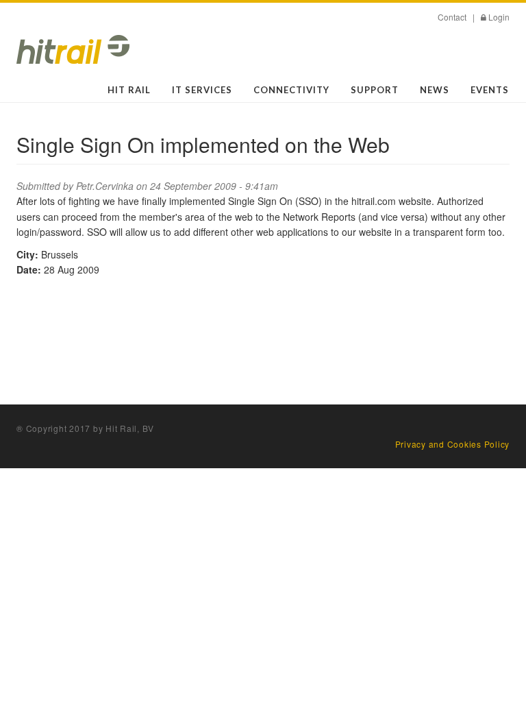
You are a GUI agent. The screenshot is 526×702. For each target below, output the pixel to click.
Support (375, 89)
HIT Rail (129, 89)
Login (499, 17)
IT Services (202, 89)
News (434, 89)
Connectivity (291, 89)
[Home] (72, 49)
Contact (452, 17)
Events (490, 89)
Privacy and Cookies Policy (452, 444)
